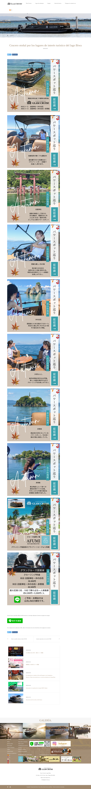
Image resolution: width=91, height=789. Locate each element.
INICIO (10, 3)
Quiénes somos (19, 3)
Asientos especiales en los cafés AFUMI (43, 638)
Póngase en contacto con (70, 3)
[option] (11, 731)
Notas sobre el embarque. (23, 741)
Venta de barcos (57, 3)
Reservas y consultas (22, 749)
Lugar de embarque (39, 3)
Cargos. (49, 3)
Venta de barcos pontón (22, 751)
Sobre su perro (21, 743)
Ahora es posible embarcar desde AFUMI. (19, 638)
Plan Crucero (29, 3)
